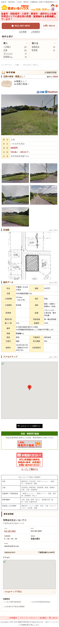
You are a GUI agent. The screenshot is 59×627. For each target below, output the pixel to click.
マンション (14, 53)
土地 (14, 50)
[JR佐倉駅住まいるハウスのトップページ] (29, 7)
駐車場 (43, 50)
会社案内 (43, 618)
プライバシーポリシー (28, 618)
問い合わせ (53, 618)
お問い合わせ (49, 26)
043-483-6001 (10, 531)
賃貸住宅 (43, 47)
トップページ (6, 65)
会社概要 (23, 32)
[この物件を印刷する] (40, 93)
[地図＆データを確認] (51, 93)
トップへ (54, 230)
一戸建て (14, 47)
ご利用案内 (35, 32)
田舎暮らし (14, 57)
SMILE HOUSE (23, 622)
